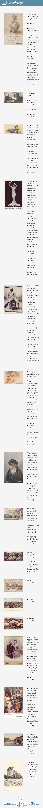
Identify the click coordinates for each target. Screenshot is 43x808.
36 (17, 805)
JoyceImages (15, 3)
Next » (26, 805)
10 (37, 803)
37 (21, 805)
